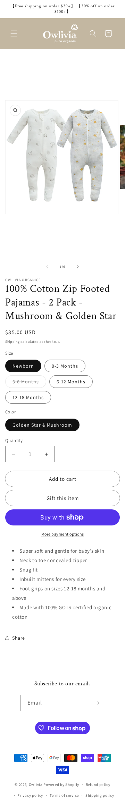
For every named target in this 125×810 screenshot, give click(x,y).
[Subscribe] (97, 703)
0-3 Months (65, 366)
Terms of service (64, 795)
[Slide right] (77, 266)
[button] (14, 33)
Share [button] (18, 638)
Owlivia (36, 784)
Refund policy (98, 784)
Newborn (23, 366)
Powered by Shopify (61, 784)
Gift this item (63, 498)
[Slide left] (47, 266)
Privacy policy (30, 795)
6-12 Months (71, 381)
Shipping (12, 341)
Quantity (14, 440)
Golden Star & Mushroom (42, 425)
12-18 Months (28, 397)
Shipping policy (99, 795)
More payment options (62, 534)
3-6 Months (29, 383)
